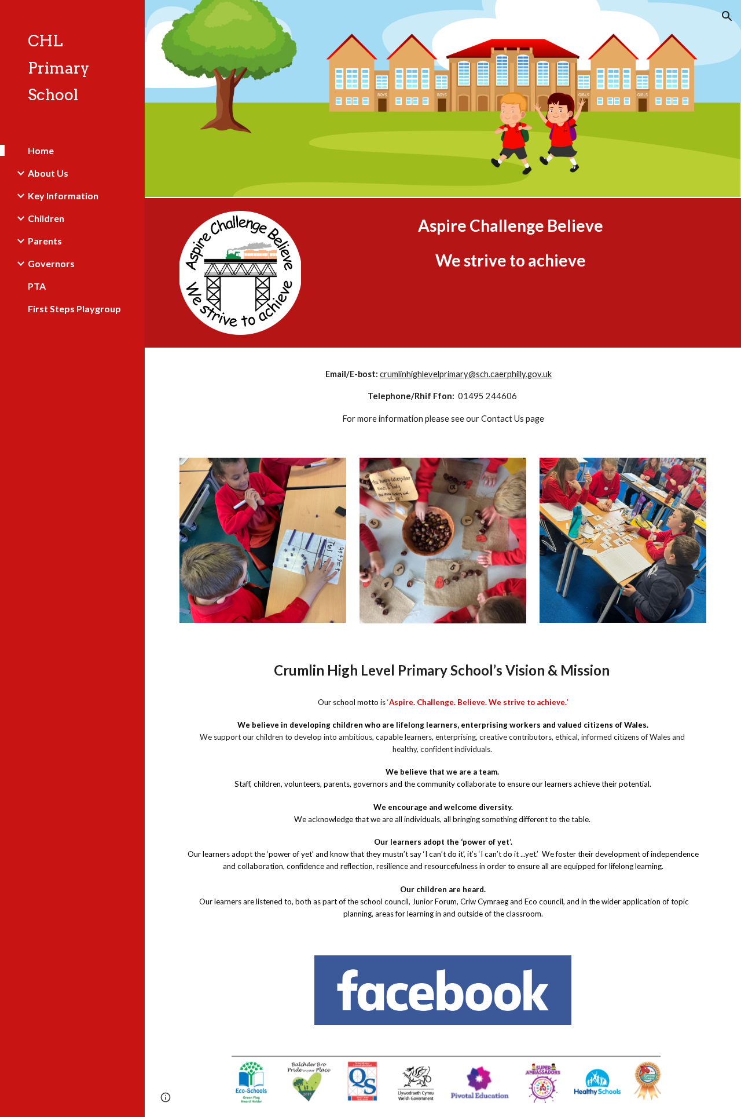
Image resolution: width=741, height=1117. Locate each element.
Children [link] (46, 218)
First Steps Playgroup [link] (74, 308)
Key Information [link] (63, 195)
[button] (727, 16)
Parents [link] (45, 240)
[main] (510, 243)
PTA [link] (37, 285)
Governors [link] (51, 263)
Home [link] (41, 150)
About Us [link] (48, 172)
